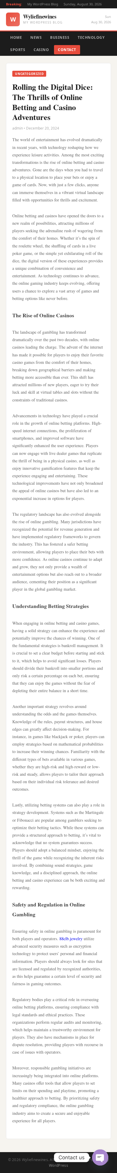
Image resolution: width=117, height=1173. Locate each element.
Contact (67, 49)
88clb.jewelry (70, 938)
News (36, 37)
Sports (17, 49)
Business (59, 37)
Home (16, 37)
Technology (91, 37)
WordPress (58, 1165)
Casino (41, 49)
